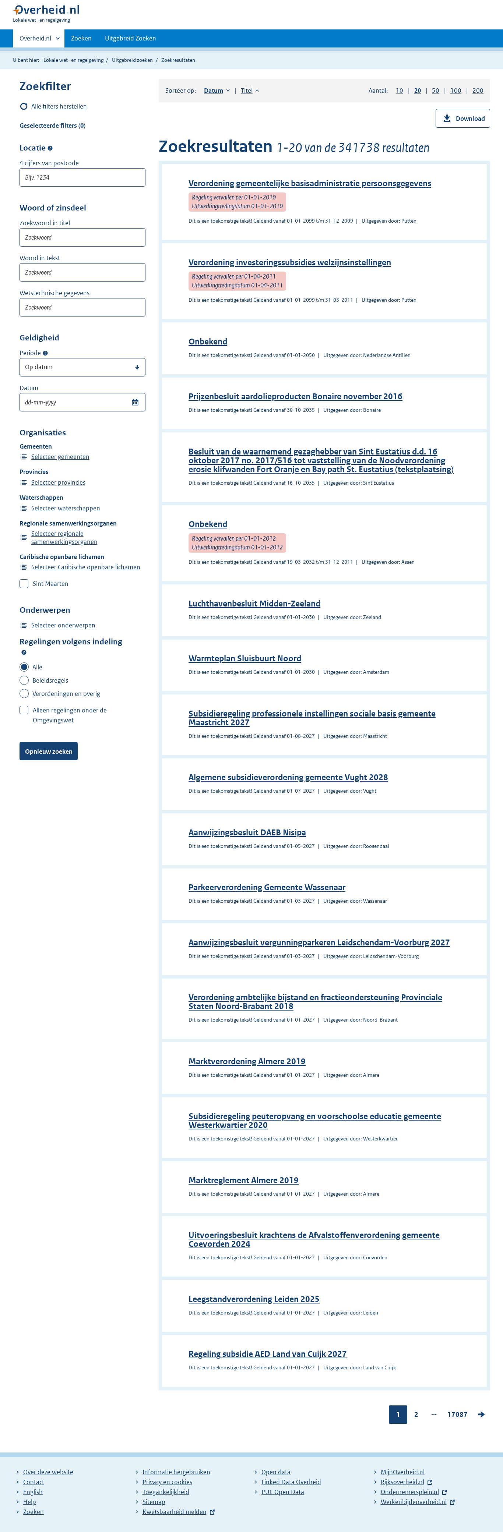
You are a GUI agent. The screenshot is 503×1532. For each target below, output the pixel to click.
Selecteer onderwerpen (63, 625)
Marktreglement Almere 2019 (244, 1180)
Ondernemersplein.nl (410, 1492)
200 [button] (477, 90)
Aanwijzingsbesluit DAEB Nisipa (247, 833)
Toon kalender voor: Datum (135, 402)
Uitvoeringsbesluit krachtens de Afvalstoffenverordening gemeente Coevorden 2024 (314, 1239)
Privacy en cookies (167, 1482)
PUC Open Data (282, 1492)
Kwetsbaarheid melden (175, 1512)
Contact (33, 1482)
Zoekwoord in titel (45, 223)
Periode (30, 353)
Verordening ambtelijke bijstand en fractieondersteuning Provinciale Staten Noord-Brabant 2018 (315, 1002)
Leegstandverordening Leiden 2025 (254, 1299)
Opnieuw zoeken (49, 751)
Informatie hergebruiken (176, 1472)
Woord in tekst (40, 258)
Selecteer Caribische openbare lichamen (85, 567)
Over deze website (48, 1472)
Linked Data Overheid (291, 1482)
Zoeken (81, 38)
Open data (276, 1472)
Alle (37, 667)
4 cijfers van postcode (49, 163)
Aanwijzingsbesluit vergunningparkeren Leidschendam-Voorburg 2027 (319, 943)
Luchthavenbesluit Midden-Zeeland (254, 604)
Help (29, 1502)
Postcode (50, 148)
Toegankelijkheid (166, 1492)
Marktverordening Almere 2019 (247, 1061)
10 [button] (399, 90)
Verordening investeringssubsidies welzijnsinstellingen (290, 263)
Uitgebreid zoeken (132, 60)
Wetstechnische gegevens (54, 293)
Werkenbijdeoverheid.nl (414, 1502)
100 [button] (455, 90)
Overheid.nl (35, 40)
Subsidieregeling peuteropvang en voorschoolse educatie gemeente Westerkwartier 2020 (315, 1120)
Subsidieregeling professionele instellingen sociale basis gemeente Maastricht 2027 (312, 718)
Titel (250, 90)
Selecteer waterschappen (65, 508)
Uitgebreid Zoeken (130, 38)
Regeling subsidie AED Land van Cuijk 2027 (268, 1354)
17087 (457, 1416)
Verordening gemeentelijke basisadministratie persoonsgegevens (310, 183)
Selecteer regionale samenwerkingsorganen (64, 538)
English (33, 1492)
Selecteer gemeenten (60, 457)
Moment (45, 353)
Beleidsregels (50, 680)
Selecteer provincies (58, 482)
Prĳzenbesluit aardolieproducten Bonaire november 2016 (295, 396)
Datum (29, 388)
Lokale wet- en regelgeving (73, 60)
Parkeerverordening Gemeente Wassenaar (267, 887)
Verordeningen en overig (66, 694)
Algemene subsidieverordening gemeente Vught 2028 (288, 777)
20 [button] (417, 90)
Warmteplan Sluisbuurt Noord (245, 659)
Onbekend (208, 342)
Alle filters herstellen (59, 106)
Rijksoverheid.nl (402, 1482)
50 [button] (435, 90)
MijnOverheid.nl (403, 1472)
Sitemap (154, 1502)
